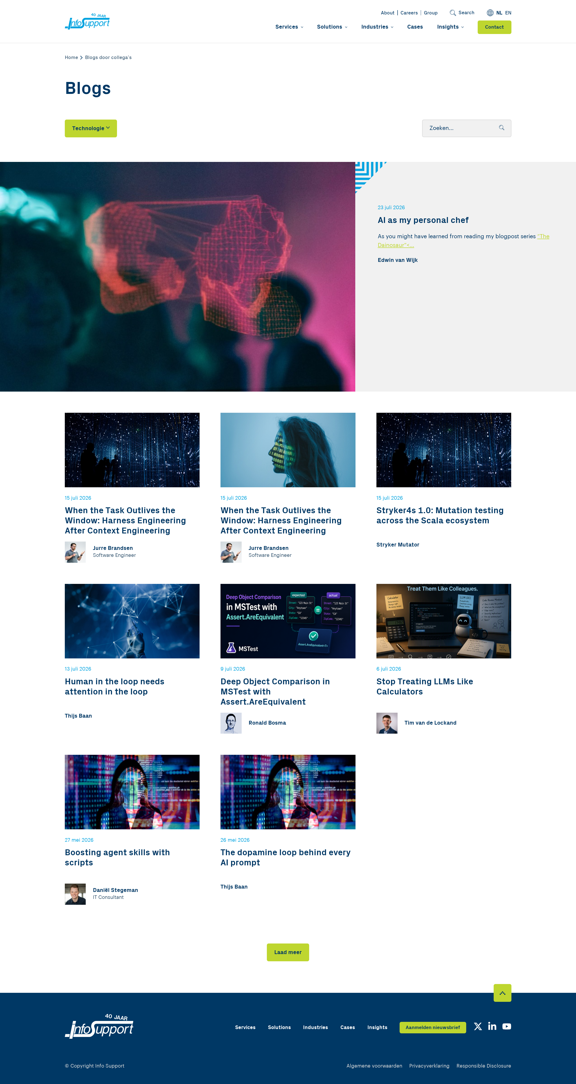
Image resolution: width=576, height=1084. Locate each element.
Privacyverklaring (429, 1066)
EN (508, 13)
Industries (374, 27)
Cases (415, 27)
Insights (448, 27)
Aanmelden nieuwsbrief (433, 1028)
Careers (409, 13)
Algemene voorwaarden (374, 1066)
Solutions (329, 27)
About (387, 13)
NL (499, 13)
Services (286, 27)
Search (467, 13)
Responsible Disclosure (484, 1066)
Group (431, 13)
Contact (494, 27)
